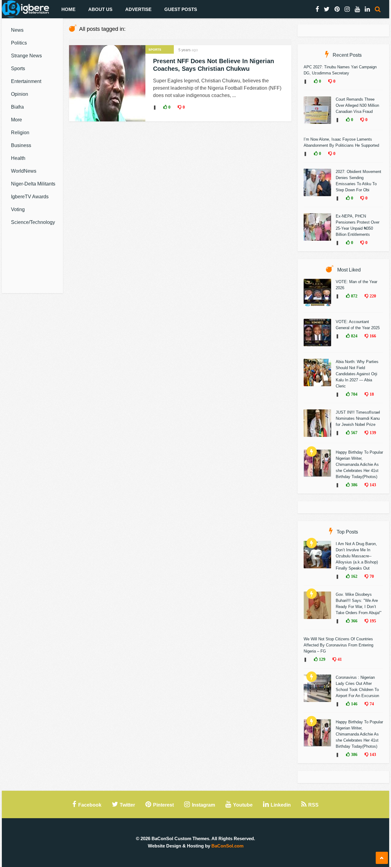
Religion (20, 132)
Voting (18, 209)
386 (353, 485)
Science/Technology (33, 222)
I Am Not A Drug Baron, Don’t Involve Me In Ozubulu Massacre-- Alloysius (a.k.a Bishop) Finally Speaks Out (357, 555)
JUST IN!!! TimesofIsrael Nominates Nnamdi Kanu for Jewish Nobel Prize (358, 418)
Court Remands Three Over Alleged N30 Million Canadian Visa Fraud (357, 105)
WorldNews (23, 171)
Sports (18, 68)
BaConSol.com (227, 845)
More (16, 119)
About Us (100, 9)
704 (353, 394)
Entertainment (26, 81)
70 (371, 576)
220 (372, 296)
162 (353, 576)
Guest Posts (180, 9)
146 (353, 704)
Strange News (26, 55)
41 (339, 659)
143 (372, 485)
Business (21, 145)
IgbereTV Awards (30, 196)
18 (371, 394)
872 (353, 296)
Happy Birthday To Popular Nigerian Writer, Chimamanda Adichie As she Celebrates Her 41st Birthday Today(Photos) (359, 464)
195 (372, 621)
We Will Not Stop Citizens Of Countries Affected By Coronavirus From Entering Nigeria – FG (338, 645)
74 (371, 704)
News (17, 30)
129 (321, 659)
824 (353, 336)
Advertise (138, 9)
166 (372, 336)
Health (18, 158)
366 (353, 621)
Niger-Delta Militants (33, 183)
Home (68, 9)
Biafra (17, 107)
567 (353, 432)
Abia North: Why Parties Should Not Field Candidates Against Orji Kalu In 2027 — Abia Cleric (357, 373)
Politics (19, 42)
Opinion (19, 94)
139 (372, 432)
